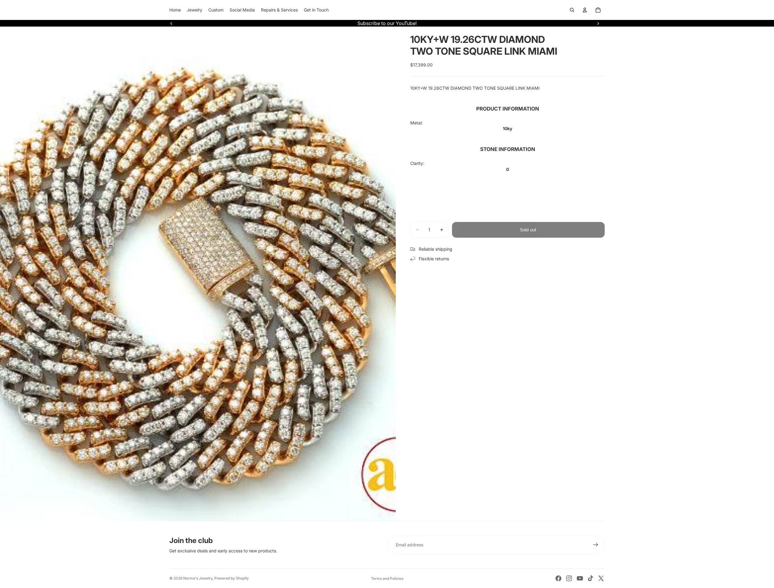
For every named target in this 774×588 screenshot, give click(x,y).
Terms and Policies (387, 578)
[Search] (572, 10)
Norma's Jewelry (198, 578)
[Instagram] (569, 578)
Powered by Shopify (231, 578)
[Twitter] (601, 578)
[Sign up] (595, 544)
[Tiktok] (590, 578)
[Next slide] (598, 23)
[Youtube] (580, 578)
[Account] (584, 10)
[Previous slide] (171, 23)
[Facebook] (558, 578)
